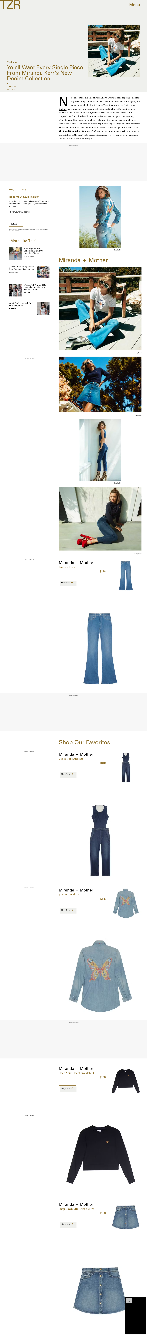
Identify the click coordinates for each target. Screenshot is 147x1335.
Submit (14, 224)
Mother (62, 108)
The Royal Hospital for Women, (74, 131)
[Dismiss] (143, 1299)
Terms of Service (43, 229)
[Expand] (128, 1299)
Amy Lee (12, 87)
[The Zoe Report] (10, 4)
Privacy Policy (15, 230)
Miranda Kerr (100, 97)
